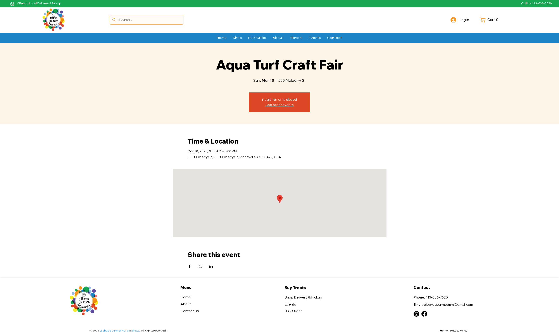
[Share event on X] (200, 266)
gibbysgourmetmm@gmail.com (448, 304)
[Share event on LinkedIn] (211, 266)
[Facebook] (424, 314)
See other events (280, 105)
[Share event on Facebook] (190, 266)
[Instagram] (416, 314)
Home (444, 330)
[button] (490, 20)
